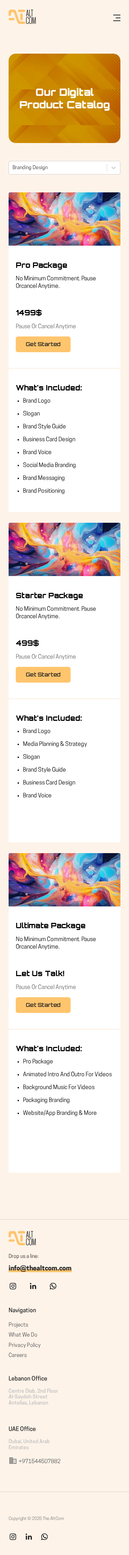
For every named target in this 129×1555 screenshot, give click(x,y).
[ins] (13, 1539)
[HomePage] (22, 18)
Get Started (43, 344)
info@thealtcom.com (40, 1269)
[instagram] (13, 1289)
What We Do (23, 1335)
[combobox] (13, 167)
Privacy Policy (24, 1345)
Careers (18, 1355)
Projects (18, 1325)
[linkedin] (33, 1289)
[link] (28, 1539)
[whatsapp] (53, 1289)
